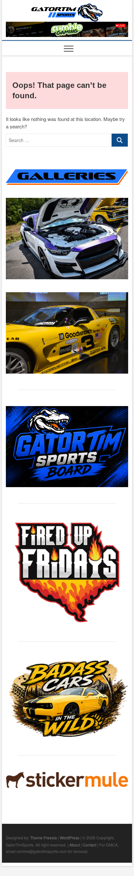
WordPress (69, 837)
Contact (89, 844)
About (74, 844)
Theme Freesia (43, 837)
